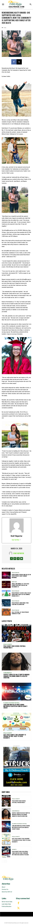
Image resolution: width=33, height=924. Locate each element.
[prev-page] (3, 861)
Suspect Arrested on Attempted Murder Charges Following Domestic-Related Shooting (16, 676)
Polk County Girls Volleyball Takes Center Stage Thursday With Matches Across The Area (20, 853)
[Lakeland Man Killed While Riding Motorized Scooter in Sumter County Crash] (16, 691)
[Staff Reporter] (11, 553)
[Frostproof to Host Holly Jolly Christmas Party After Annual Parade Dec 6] (6, 593)
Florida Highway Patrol (11, 702)
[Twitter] (18, 908)
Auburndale (7, 672)
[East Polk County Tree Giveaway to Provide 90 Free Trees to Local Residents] (16, 722)
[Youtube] (21, 558)
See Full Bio (15, 540)
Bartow (14, 581)
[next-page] (6, 861)
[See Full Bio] (20, 539)
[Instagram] (14, 558)
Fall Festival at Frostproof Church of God (20, 613)
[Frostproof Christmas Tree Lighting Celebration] (6, 602)
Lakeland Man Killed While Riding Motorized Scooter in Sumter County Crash (15, 706)
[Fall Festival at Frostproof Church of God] (6, 612)
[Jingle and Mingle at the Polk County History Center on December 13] (6, 584)
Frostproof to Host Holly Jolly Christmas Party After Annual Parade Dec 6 (21, 594)
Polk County (7, 644)
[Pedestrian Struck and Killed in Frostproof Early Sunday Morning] (6, 575)
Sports (14, 849)
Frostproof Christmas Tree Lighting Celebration (20, 603)
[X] (19, 61)
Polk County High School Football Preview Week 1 (14, 647)
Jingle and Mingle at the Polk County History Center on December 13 (20, 585)
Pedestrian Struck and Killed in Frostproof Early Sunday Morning (21, 576)
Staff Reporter (18, 553)
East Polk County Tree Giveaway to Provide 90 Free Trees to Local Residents (14, 736)
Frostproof (15, 572)
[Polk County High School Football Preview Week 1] (16, 633)
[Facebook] (14, 61)
